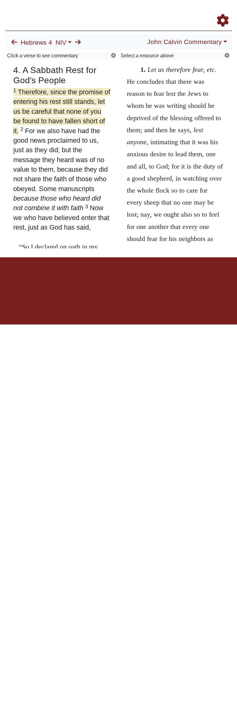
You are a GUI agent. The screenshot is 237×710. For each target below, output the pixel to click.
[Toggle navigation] (226, 12)
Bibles (106, 278)
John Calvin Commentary (184, 42)
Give (171, 278)
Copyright (131, 278)
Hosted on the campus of (87, 306)
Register (80, 278)
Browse (94, 278)
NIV (61, 42)
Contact (159, 278)
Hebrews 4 (36, 42)
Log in (67, 278)
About (117, 278)
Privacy (146, 278)
